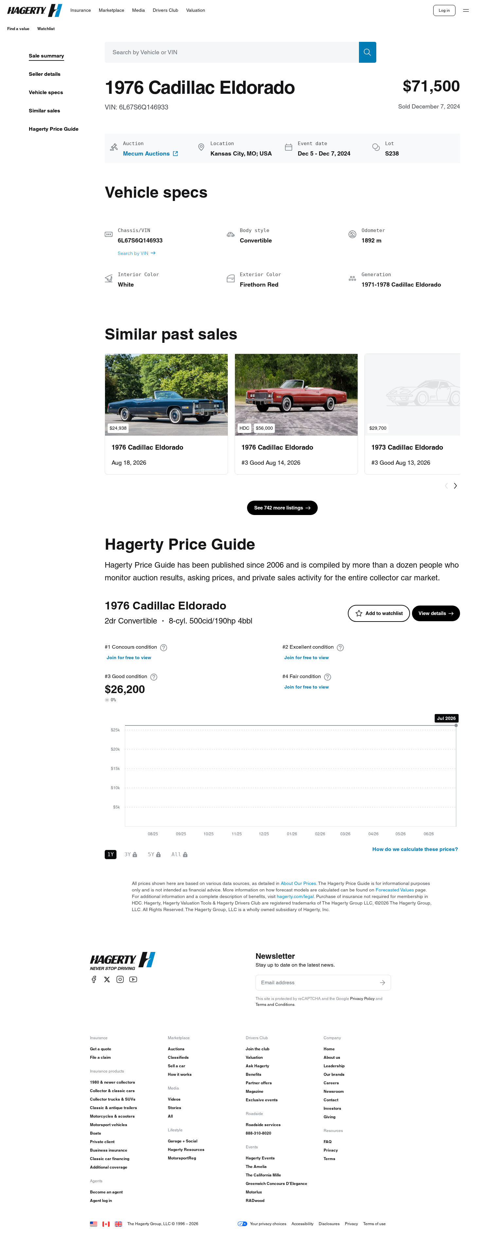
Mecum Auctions (146, 153)
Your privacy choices (268, 1224)
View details (432, 613)
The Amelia (256, 1166)
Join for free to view (129, 657)
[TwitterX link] (107, 979)
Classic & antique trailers (113, 1108)
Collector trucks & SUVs (112, 1099)
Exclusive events (262, 1100)
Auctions (176, 1049)
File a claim (100, 1057)
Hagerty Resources (186, 1149)
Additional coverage (108, 1167)
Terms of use (374, 1224)
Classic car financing (109, 1158)
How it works (180, 1074)
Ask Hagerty (257, 1066)
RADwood (255, 1200)
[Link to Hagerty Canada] (106, 1224)
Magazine (254, 1091)
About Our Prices (298, 883)
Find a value (18, 28)
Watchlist (46, 28)
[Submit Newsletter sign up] (382, 982)
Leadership (334, 1066)
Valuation (254, 1057)
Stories (174, 1108)
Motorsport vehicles (108, 1125)
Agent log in (101, 1200)
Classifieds (178, 1057)
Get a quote (100, 1049)
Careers (331, 1083)
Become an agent (106, 1192)
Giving (329, 1117)
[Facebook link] (93, 979)
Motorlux (254, 1192)
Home (329, 1049)
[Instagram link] (120, 979)
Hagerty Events (260, 1158)
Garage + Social (182, 1141)
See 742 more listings (278, 507)
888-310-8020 (258, 1133)
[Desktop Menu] (465, 10)
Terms (329, 1158)
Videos (174, 1099)
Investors (332, 1108)
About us (332, 1057)
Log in (444, 10)
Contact (331, 1100)
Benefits (253, 1074)
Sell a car (176, 1066)
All (170, 1116)
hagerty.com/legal (295, 896)
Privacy (331, 1150)
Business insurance (108, 1150)
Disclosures (329, 1224)
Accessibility (302, 1224)
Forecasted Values (395, 889)
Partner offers (259, 1083)
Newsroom (334, 1091)
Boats (95, 1133)
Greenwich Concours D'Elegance (276, 1183)
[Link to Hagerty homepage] (122, 961)
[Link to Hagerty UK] (118, 1224)
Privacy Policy (362, 998)
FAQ (327, 1142)
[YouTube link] (133, 979)
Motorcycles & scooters (112, 1116)
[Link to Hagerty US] (93, 1224)
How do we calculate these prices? (415, 849)
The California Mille (263, 1175)
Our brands (334, 1074)
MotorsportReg (182, 1158)
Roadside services (263, 1125)
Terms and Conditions (275, 1004)
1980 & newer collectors (112, 1082)
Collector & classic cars (112, 1091)
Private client (102, 1142)
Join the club (257, 1049)
